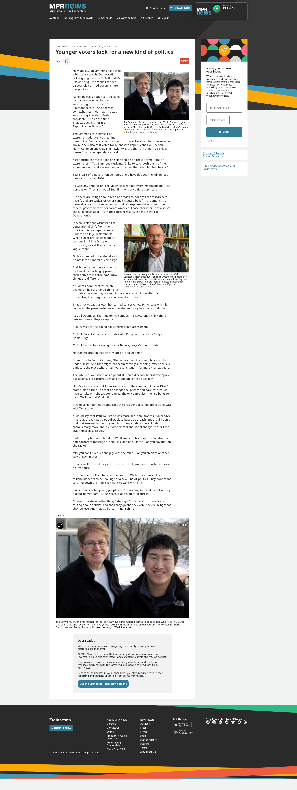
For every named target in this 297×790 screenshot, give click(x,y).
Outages (145, 723)
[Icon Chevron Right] (185, 567)
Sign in (165, 18)
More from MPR (116, 749)
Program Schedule (213, 153)
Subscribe (224, 132)
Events (111, 731)
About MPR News (117, 719)
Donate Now (180, 8)
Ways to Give (128, 18)
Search (149, 18)
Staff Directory (148, 739)
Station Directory (213, 156)
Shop (143, 735)
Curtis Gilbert (62, 46)
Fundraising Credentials (114, 744)
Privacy (144, 731)
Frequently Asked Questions (117, 737)
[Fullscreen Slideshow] (60, 526)
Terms (210, 140)
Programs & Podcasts (80, 18)
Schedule (106, 18)
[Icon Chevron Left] (59, 567)
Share (184, 61)
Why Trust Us (148, 752)
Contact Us (113, 727)
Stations (145, 743)
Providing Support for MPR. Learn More (219, 167)
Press (143, 727)
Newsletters (147, 719)
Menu (56, 18)
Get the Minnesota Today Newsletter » (103, 683)
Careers (111, 723)
